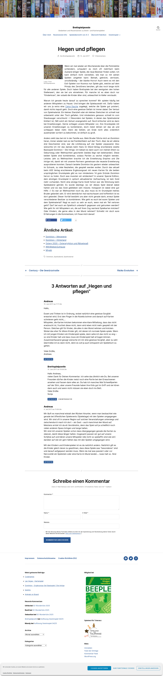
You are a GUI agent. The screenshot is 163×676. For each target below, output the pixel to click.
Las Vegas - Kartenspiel (34, 581)
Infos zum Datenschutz (72, 533)
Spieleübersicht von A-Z (79, 35)
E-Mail (85, 513)
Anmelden (88, 648)
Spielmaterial (68, 257)
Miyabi (49, 250)
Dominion (49, 257)
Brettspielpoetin (69, 56)
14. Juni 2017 (85, 56)
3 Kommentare (100, 56)
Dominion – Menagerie (56, 236)
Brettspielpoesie (81, 27)
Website (46, 522)
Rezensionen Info (60, 35)
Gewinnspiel (113, 35)
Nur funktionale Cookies (123, 668)
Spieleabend (58, 257)
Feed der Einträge (91, 651)
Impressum (28, 673)
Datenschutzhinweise (19, 673)
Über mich (47, 35)
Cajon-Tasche (71, 106)
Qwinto (28, 590)
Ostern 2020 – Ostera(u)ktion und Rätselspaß (67, 243)
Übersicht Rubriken (98, 35)
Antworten (48, 359)
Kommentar (48, 494)
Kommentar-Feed (91, 654)
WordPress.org (90, 656)
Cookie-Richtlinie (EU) (67, 558)
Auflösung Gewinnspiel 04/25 (52, 619)
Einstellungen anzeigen (148, 668)
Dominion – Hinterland (56, 240)
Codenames (29, 577)
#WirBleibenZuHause (55, 247)
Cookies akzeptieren (99, 668)
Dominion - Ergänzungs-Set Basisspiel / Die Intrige (44, 586)
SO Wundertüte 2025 (41, 606)
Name (46, 513)
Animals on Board (32, 594)
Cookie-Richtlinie (7, 673)
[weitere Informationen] (76, 220)
